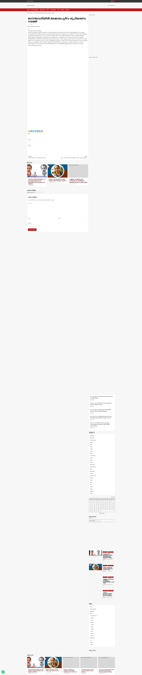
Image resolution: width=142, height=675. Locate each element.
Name (29, 218)
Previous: (37, 157)
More (48, 9)
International (92, 464)
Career (91, 444)
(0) (31, 192)
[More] (42, 131)
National (91, 473)
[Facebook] (31, 131)
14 (113, 503)
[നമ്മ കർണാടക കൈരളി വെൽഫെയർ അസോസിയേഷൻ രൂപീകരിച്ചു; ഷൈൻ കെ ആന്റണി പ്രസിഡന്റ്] (106, 662)
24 (98, 508)
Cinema (91, 446)
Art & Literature (93, 440)
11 (101, 503)
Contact (67, 9)
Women (91, 493)
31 (98, 510)
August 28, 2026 (31, 185)
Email (59, 218)
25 (101, 508)
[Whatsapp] (35, 131)
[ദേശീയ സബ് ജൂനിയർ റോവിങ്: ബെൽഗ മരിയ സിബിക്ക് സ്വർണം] (58, 171)
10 (98, 503)
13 (109, 503)
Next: (74, 157)
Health (91, 462)
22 (90, 508)
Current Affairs (92, 455)
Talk (58, 9)
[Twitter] (33, 131)
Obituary (92, 629)
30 (94, 510)
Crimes (91, 453)
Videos (62, 9)
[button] (114, 10)
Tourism (91, 486)
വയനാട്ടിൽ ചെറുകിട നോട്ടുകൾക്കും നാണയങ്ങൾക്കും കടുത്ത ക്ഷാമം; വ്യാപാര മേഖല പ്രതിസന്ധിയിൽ (100, 424)
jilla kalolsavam (93, 466)
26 (105, 508)
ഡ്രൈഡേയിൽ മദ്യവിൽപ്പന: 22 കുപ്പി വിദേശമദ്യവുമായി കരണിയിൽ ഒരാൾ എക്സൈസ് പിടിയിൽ (35, 670)
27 (109, 508)
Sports (91, 482)
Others (91, 480)
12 (105, 503)
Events (91, 460)
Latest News (53, 9)
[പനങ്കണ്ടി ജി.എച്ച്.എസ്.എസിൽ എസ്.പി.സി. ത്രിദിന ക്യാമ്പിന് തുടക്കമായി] (88, 662)
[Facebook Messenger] (38, 131)
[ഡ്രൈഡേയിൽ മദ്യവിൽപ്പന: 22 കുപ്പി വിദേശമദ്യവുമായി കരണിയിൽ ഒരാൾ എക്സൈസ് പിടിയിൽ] (37, 171)
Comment (30, 203)
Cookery (92, 624)
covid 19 (91, 451)
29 (90, 510)
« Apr (100, 513)
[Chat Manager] (3, 672)
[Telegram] (40, 131)
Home (28, 9)
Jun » (103, 513)
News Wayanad (34, 9)
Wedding (91, 491)
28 (113, 508)
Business (91, 442)
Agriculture (42, 9)
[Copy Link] (29, 131)
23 (94, 508)
